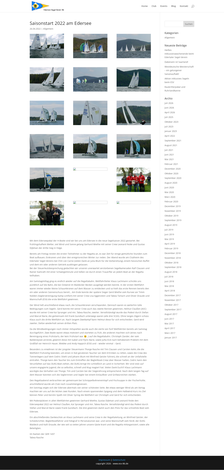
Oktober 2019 (171, 215)
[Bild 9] (134, 213)
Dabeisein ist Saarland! (176, 61)
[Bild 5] (134, 79)
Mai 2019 (169, 239)
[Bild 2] (90, 79)
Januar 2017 (171, 337)
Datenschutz (119, 459)
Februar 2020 (171, 201)
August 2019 (171, 224)
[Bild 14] (47, 146)
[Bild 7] (90, 113)
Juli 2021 (169, 150)
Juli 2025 (169, 117)
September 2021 (173, 140)
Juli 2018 (169, 276)
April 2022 (170, 135)
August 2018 (171, 271)
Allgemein (48, 28)
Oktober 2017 (171, 304)
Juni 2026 (169, 107)
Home (144, 6)
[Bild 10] (90, 213)
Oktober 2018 (171, 262)
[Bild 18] (90, 46)
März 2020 (170, 196)
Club (154, 6)
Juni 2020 (169, 187)
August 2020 (171, 182)
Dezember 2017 (173, 295)
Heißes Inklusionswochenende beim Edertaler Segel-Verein (179, 54)
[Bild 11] (47, 213)
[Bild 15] (90, 146)
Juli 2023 (169, 126)
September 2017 (173, 309)
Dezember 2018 (173, 253)
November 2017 (173, 300)
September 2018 (173, 267)
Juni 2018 (169, 281)
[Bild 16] (134, 146)
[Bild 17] (47, 180)
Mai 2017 (169, 323)
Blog (173, 6)
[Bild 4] (47, 46)
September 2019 (173, 220)
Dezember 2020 (173, 168)
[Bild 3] (47, 79)
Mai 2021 (169, 159)
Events (163, 6)
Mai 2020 (169, 192)
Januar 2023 (171, 131)
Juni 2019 (169, 234)
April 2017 (170, 328)
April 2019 (170, 243)
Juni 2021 (169, 154)
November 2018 (173, 257)
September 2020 (173, 178)
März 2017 (170, 333)
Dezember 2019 (173, 206)
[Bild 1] (134, 46)
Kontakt (184, 6)
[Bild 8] (90, 180)
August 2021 (171, 145)
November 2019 (173, 210)
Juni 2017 (169, 318)
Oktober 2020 (171, 173)
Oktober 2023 (171, 121)
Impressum (104, 459)
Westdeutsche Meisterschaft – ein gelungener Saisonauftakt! (179, 70)
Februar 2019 (171, 248)
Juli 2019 (169, 229)
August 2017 (171, 314)
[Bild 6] (47, 113)
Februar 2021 (171, 164)
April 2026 (170, 112)
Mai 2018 (169, 286)
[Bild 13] (134, 113)
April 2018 (170, 290)
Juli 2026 (169, 103)
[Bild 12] (134, 180)
